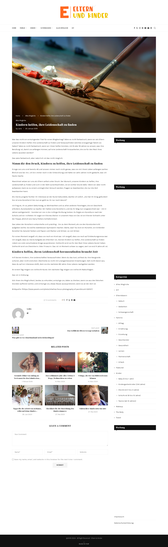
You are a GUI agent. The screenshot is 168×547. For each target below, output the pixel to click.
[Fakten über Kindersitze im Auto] (93, 395)
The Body (119, 412)
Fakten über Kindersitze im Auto (92, 409)
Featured (120, 368)
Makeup (119, 406)
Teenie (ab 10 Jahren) (127, 401)
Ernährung (123, 329)
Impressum (119, 517)
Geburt (121, 301)
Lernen (121, 351)
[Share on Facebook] (66, 300)
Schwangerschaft (125, 312)
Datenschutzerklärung (124, 523)
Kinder (32, 28)
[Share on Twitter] (69, 300)
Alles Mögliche (62, 28)
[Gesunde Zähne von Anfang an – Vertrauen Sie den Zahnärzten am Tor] (27, 362)
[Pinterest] (142, 28)
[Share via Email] (74, 300)
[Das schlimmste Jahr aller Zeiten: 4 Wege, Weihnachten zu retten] (60, 362)
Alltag (121, 323)
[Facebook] (134, 28)
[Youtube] (145, 28)
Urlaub (121, 362)
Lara (20, 129)
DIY (73, 28)
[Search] (154, 28)
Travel (118, 417)
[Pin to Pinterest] (72, 300)
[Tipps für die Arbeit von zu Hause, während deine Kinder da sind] (27, 395)
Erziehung (122, 334)
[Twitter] (137, 28)
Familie (22, 28)
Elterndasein (46, 28)
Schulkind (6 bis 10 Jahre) (129, 395)
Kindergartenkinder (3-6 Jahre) (131, 384)
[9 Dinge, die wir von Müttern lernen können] (93, 362)
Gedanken (122, 306)
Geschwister (123, 340)
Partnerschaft (124, 356)
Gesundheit (123, 345)
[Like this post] (64, 300)
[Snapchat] (151, 28)
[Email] (148, 28)
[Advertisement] (132, 161)
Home (14, 28)
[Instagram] (140, 28)
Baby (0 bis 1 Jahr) (126, 379)
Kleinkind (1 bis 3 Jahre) (128, 390)
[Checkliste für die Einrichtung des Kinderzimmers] (60, 395)
